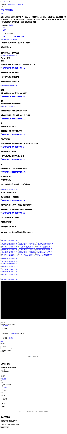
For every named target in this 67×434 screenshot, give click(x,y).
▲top (2, 341)
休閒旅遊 (11, 25)
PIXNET (23, 411)
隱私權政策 (41, 411)
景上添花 (11, 338)
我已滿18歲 (3, 427)
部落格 (4, 29)
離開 (7, 427)
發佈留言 (2, 351)
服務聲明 (46, 411)
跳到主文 (3, 13)
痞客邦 (13, 333)
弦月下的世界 (7, 10)
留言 (16, 333)
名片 (4, 30)
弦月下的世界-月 (4, 325)
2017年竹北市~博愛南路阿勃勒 (13, 36)
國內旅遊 (11, 337)
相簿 (4, 27)
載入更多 (2, 343)
